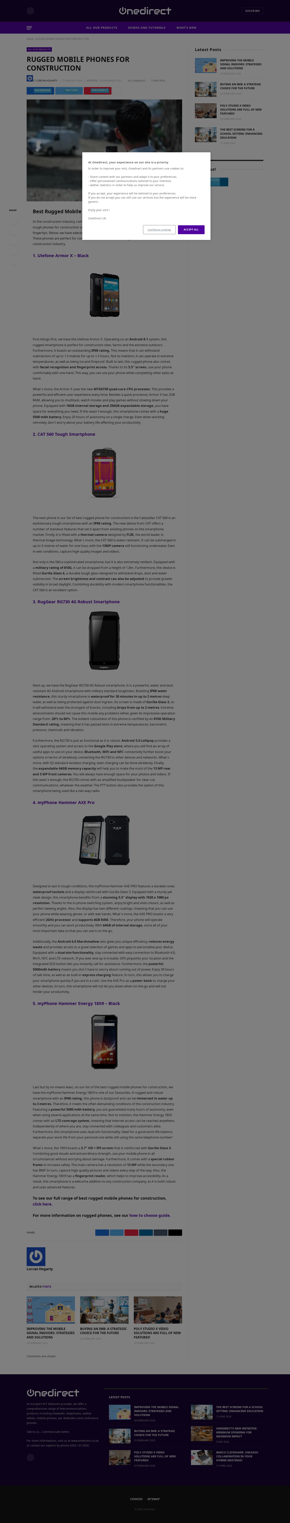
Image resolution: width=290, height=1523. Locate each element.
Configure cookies (159, 229)
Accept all (191, 229)
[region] (146, 196)
